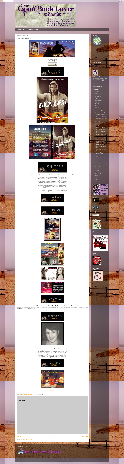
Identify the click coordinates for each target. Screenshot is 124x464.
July (96, 103)
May (96, 107)
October (97, 98)
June (96, 105)
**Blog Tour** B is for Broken (101, 110)
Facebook (46, 368)
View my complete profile (97, 86)
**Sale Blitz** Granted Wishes (101, 109)
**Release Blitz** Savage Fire (101, 114)
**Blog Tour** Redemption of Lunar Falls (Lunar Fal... (100, 164)
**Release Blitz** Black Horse (101, 118)
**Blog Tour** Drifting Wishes (101, 120)
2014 (95, 177)
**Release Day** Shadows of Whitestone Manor (101, 153)
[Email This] (37, 394)
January (97, 175)
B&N (54, 204)
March (96, 172)
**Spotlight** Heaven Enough (101, 134)
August (96, 102)
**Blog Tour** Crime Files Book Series (100, 125)
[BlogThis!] (38, 394)
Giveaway (52, 390)
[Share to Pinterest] (42, 394)
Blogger (67, 459)
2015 (95, 93)
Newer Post (20, 436)
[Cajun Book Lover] (93, 65)
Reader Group (51, 368)
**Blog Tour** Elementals (100, 137)
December (97, 94)
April (96, 170)
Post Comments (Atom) (27, 439)
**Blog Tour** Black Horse (100, 136)
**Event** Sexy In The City (100, 129)
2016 (95, 91)
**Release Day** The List (100, 127)
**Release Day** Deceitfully (100, 144)
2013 (95, 179)
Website (59, 368)
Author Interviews (33, 29)
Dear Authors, (21, 29)
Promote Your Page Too (96, 66)
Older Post (85, 436)
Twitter (55, 368)
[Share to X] (40, 394)
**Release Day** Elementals (100, 139)
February (97, 173)
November (97, 96)
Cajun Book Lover (95, 63)
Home (52, 436)
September (97, 100)
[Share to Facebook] (41, 394)
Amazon (51, 204)
